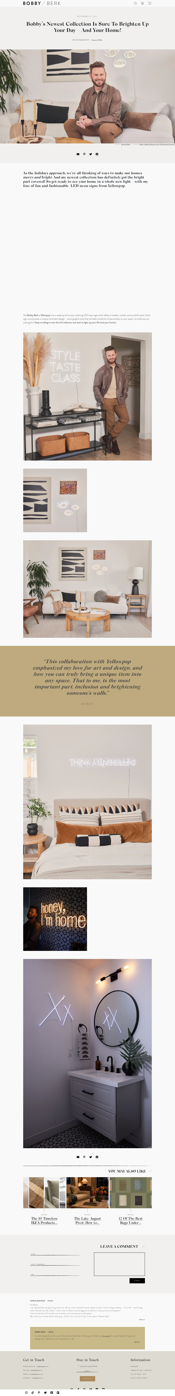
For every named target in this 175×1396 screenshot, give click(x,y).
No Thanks (114, 728)
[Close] (135, 666)
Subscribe (114, 721)
